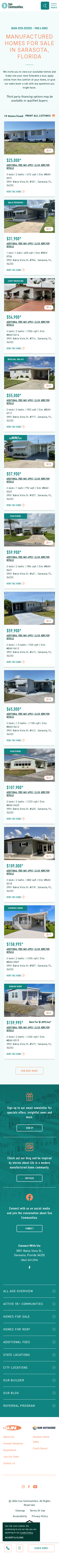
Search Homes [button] (41, 1548)
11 (50, 542)
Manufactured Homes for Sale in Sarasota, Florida (29, 46)
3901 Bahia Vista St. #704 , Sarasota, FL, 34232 (29, 262)
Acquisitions (9, 1450)
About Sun (8, 1437)
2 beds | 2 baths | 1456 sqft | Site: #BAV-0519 (26, 1038)
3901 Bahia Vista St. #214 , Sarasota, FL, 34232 (29, 340)
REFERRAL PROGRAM (19, 1406)
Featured (15, 516)
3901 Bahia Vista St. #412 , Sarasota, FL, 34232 (29, 732)
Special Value (16, 359)
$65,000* (14, 709)
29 (50, 386)
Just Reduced (15, 281)
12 (50, 307)
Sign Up (29, 1127)
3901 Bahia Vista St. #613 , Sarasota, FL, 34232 (29, 653)
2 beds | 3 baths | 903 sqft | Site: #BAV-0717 (29, 411)
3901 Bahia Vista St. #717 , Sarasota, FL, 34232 (29, 418)
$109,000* (15, 866)
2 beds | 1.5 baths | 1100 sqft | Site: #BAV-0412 (27, 725)
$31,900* (14, 238)
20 (50, 778)
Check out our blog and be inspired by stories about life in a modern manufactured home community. (29, 1162)
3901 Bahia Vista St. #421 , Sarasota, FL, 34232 (29, 575)
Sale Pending (15, 202)
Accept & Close (14, 1537)
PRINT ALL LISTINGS (38, 115)
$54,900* (14, 317)
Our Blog (29, 1178)
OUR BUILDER (13, 1380)
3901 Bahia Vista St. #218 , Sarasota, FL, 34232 (29, 889)
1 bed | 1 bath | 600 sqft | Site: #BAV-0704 (27, 254)
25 (50, 1013)
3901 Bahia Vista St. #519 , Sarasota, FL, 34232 (29, 1045)
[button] (45, 6)
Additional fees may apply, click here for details (28, 167)
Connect (29, 1228)
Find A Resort (40, 1448)
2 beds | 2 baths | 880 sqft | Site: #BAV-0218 (29, 881)
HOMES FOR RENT (16, 1329)
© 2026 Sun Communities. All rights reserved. (29, 1503)
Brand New (15, 986)
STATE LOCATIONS (16, 1355)
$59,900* (14, 552)
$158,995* (15, 944)
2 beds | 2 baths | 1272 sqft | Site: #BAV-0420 (26, 803)
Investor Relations (13, 1443)
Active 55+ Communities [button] (23, 1304)
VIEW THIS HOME (16, 191)
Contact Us (9, 1463)
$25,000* (14, 160)
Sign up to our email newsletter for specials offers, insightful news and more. (29, 1112)
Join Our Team (11, 1456)
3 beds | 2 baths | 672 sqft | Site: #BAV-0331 (29, 176)
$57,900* (14, 474)
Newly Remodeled (15, 438)
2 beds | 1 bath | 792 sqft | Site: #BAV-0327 (28, 489)
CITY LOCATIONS (15, 1368)
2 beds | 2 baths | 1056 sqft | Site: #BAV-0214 (26, 333)
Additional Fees (16, 1342)
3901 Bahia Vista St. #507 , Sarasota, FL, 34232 (29, 967)
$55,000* (14, 395)
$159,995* (15, 1022)
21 (50, 229)
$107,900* (15, 787)
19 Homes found (13, 116)
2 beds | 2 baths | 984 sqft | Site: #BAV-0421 (29, 568)
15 (50, 934)
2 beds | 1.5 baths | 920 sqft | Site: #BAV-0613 (26, 646)
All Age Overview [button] (18, 1291)
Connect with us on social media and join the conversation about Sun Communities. (29, 1213)
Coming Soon (15, 908)
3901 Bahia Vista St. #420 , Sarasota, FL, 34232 (29, 810)
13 (50, 151)
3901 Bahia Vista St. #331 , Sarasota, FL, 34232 (29, 183)
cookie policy (26, 1532)
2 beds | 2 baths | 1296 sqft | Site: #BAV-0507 (26, 960)
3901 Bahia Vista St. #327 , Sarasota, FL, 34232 (29, 497)
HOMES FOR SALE (16, 1317)
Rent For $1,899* (40, 1022)
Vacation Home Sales (41, 1439)
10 (50, 464)
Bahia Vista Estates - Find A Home (29, 28)
